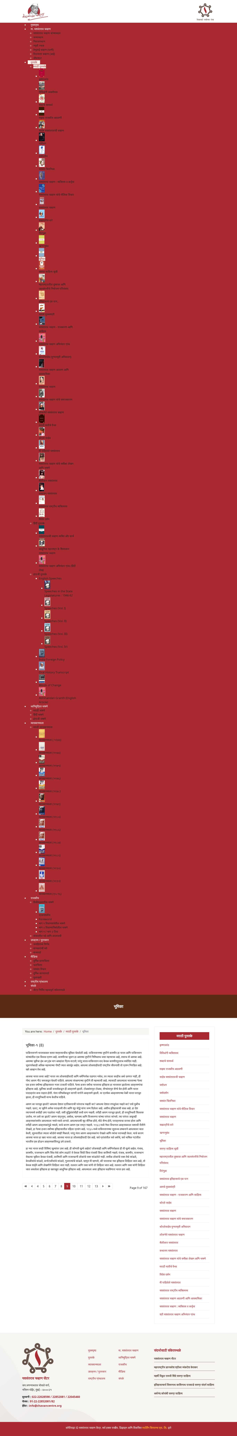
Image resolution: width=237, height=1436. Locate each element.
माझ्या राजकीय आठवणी (171, 1069)
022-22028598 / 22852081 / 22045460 (56, 1397)
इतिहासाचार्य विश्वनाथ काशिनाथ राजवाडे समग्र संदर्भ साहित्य (184, 1385)
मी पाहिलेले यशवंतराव (170, 1282)
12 (88, 1186)
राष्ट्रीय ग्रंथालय (96, 1378)
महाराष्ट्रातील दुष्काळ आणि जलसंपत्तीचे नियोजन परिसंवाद (183, 1160)
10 (73, 1186)
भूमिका (163, 1141)
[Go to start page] (25, 1186)
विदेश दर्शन (165, 1274)
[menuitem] (35, 25)
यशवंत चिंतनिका (168, 1101)
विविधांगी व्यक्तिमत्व (169, 1053)
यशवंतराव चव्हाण (168, 1117)
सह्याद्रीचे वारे (166, 1125)
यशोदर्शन (164, 1093)
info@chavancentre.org (45, 1406)
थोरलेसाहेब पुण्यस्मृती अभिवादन (175, 1227)
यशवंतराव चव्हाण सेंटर (165, 1358)
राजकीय (122, 1364)
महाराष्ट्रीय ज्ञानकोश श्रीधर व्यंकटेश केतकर (176, 1367)
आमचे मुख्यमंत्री (167, 1187)
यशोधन (163, 1085)
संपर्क (121, 1378)
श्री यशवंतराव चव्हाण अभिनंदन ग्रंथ (177, 1314)
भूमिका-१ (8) (35, 1045)
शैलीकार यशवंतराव (169, 1242)
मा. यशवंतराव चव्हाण (128, 1350)
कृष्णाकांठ (164, 1045)
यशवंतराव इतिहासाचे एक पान (174, 1179)
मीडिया (121, 1371)
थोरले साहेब (165, 1203)
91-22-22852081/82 (42, 1401)
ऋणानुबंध (164, 1133)
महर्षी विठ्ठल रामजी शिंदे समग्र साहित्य (172, 1376)
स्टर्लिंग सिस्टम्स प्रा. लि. (154, 1428)
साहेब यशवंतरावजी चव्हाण (172, 1077)
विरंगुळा (163, 1171)
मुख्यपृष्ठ (92, 1350)
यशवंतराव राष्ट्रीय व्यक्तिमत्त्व (174, 1290)
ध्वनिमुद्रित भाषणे (127, 1357)
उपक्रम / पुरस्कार (97, 1371)
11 (81, 1186)
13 (96, 1186)
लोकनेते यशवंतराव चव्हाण (172, 1235)
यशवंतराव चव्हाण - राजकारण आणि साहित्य (180, 1195)
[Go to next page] (103, 1186)
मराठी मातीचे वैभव (168, 1266)
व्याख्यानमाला (94, 1364)
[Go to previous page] (32, 1186)
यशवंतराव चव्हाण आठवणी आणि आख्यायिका (181, 1298)
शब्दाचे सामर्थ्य (166, 1061)
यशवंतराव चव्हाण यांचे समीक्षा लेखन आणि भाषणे (183, 1258)
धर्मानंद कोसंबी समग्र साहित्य (168, 1393)
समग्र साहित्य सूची (169, 1149)
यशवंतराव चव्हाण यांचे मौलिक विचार (177, 1109)
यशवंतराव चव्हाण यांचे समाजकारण (176, 1219)
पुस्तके (91, 1357)
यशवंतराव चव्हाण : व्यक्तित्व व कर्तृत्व (177, 1306)
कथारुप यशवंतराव (169, 1250)
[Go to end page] (109, 1186)
